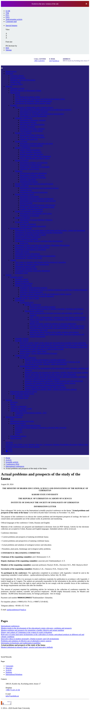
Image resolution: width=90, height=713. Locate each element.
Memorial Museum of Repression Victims (25, 91)
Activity (9, 275)
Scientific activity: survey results (27, 298)
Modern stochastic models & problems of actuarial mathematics (53, 324)
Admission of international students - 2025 (31, 413)
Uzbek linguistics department (30, 152)
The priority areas (21, 398)
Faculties (13, 105)
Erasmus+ (19, 432)
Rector (17, 95)
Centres (13, 260)
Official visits (83, 445)
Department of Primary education (32, 175)
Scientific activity (16, 277)
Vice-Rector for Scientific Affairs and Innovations (33, 101)
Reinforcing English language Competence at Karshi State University (40, 428)
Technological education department (33, 173)
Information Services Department (27, 254)
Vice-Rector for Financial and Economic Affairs (33, 103)
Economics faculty (22, 222)
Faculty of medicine (22, 218)
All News (9, 442)
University (9, 74)
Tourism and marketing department (33, 226)
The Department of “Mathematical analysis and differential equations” (46, 110)
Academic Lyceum (17, 88)
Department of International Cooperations (30, 250)
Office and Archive (22, 252)
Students (9, 400)
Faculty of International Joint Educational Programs (34, 184)
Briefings (9, 447)
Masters (13, 404)
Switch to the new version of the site (45, 4)
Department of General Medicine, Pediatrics (36, 220)
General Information (17, 78)
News (8, 440)
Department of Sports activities (31, 146)
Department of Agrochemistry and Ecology (36, 213)
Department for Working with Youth (28, 258)
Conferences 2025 (27, 302)
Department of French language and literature (37, 199)
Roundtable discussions (69, 445)
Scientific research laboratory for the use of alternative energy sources (45, 294)
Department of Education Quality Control (30, 235)
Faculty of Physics (22, 186)
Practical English (26, 203)
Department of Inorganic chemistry (33, 120)
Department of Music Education (32, 135)
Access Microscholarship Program (28, 425)
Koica (17, 434)
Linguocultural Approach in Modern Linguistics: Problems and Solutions (57, 309)
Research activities (22, 281)
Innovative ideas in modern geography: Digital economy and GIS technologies (54, 381)
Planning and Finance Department (27, 237)
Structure (9, 86)
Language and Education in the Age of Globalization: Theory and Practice (57, 326)
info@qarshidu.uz (54, 61)
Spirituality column (22, 396)
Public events (23, 445)
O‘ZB (8, 11)
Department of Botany (28, 122)
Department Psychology (29, 182)
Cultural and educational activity (22, 394)
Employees (24, 243)
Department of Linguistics (29, 197)
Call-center (19, 415)
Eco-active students (32, 447)
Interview (39, 445)
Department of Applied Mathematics (33, 116)
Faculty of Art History (23, 133)
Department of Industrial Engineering (34, 192)
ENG (8, 17)
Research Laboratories (23, 286)
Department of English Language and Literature (37, 205)
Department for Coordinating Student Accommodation (35, 256)
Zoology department (27, 127)
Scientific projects (21, 341)
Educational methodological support (23, 392)
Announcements (19, 447)
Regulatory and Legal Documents (22, 80)
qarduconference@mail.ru (16, 610)
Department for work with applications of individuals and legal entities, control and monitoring (50, 230)
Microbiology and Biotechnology (32, 124)
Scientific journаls (21, 339)
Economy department (28, 224)
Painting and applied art (29, 139)
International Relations (14, 417)
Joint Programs (15, 438)
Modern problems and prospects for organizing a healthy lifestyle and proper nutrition (56, 372)
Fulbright (18, 430)
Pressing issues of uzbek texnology (43, 307)
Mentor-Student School (23, 283)
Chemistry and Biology (23, 118)
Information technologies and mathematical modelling (45, 385)
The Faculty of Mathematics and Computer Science (34, 107)
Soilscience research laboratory (31, 292)
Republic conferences (33, 305)
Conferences (19, 300)
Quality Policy (15, 82)
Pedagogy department (28, 180)
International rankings (18, 436)
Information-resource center (25, 266)
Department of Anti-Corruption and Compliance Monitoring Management (42, 245)
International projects (18, 423)
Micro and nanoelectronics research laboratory (37, 296)
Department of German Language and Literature (38, 201)
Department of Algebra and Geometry (34, 112)
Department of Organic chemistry (32, 129)
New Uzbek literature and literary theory (35, 158)
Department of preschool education (33, 177)
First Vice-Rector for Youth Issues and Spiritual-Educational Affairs (40, 99)
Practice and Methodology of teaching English (37, 207)
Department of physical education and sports (36, 144)
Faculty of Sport (21, 141)
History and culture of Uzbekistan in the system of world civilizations (50, 375)
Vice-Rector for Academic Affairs (27, 97)
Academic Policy (16, 84)
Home (11, 71)
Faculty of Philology (22, 148)
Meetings (31, 445)
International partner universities (22, 421)
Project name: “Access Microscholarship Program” (39, 353)
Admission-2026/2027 (18, 411)
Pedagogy (19, 171)
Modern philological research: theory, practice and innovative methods (51, 389)
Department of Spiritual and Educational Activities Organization (38, 233)
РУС (7, 15)
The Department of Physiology (31, 131)
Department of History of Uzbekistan (33, 163)
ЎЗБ (7, 13)
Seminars (56, 445)
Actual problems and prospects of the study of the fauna (45, 387)
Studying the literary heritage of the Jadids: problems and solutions (54, 332)
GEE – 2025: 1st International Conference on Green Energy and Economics (58, 317)
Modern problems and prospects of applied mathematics (45, 360)
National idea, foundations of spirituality (35, 167)
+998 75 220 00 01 (39, 61)
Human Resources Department (26, 239)
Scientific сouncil (21, 279)
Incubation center (21, 273)
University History (17, 76)
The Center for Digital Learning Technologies (32, 264)
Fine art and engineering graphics (32, 137)
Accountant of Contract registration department (32, 271)
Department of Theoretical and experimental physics (39, 188)
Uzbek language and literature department (35, 156)
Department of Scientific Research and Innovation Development (39, 241)
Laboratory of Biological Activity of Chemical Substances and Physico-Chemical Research (53, 290)
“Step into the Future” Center (21, 408)
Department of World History (31, 165)
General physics (26, 190)
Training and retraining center (26, 269)
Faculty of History (22, 160)
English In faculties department (31, 209)
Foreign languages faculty (24, 194)
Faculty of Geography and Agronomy (29, 211)
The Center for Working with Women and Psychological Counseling (40, 262)
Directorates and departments (21, 228)
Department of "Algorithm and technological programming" (42, 114)
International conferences (34, 311)
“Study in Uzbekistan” (18, 406)
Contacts (9, 449)
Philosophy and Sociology (29, 169)
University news (12, 445)
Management (15, 93)
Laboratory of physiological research (33, 288)
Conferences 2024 (22, 355)
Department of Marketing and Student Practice (32, 247)
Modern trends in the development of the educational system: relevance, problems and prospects (36, 628)
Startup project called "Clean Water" (33, 351)
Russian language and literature (31, 154)
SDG (12, 419)
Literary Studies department (30, 150)
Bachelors (14, 402)
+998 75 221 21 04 (13, 690)
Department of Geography (29, 216)
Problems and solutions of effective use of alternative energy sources (50, 383)
